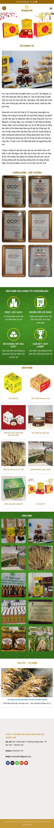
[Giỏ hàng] (51, 8)
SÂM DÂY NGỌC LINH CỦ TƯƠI (13, 469)
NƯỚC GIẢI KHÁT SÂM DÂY (13, 504)
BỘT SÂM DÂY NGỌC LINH (40, 433)
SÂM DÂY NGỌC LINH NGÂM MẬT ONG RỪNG (13, 434)
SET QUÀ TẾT (40, 504)
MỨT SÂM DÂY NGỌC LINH (40, 398)
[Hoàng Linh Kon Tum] (27, 8)
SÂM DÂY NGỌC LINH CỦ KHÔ (41, 469)
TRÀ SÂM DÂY (13, 398)
